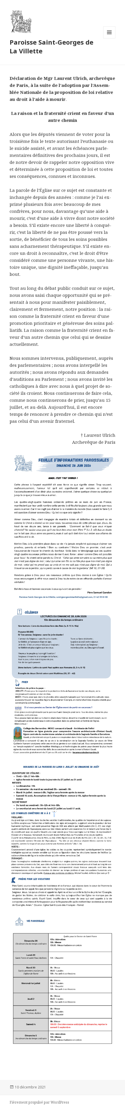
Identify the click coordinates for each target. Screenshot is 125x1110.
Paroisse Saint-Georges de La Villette (51, 46)
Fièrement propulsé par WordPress (39, 1102)
